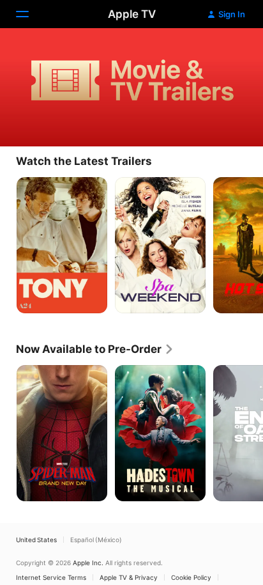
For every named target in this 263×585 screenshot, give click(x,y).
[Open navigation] (30, 14)
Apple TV (132, 14)
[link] (95, 349)
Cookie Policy (191, 577)
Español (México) (96, 539)
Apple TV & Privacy (129, 577)
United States (36, 539)
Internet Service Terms (51, 577)
